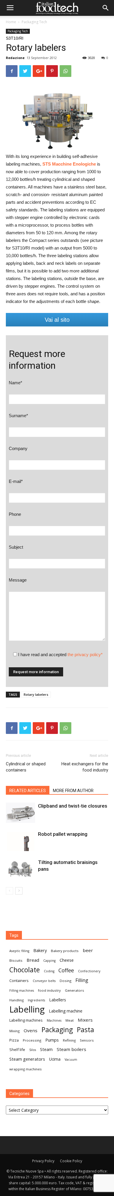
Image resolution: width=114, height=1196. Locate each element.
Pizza (14, 1040)
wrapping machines (25, 1069)
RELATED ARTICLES (27, 790)
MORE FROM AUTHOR (73, 790)
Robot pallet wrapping (62, 834)
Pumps (52, 1040)
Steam (46, 1049)
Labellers (57, 1000)
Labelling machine (65, 1011)
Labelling (27, 1009)
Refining (69, 1040)
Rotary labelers (36, 694)
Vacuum (71, 1059)
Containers (19, 980)
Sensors (87, 1040)
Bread (33, 960)
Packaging (57, 1030)
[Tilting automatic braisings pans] (20, 869)
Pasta (85, 1030)
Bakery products (65, 951)
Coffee (66, 970)
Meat (69, 1020)
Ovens (30, 1030)
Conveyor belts (44, 981)
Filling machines (21, 990)
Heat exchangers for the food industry (84, 767)
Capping (49, 961)
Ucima (55, 1059)
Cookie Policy (71, 1160)
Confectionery (89, 971)
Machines (54, 1020)
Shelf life (17, 1049)
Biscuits (16, 960)
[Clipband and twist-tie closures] (20, 813)
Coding (49, 971)
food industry (49, 990)
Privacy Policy (43, 1160)
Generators (74, 990)
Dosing (65, 980)
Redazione (15, 57)
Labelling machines (26, 1020)
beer (88, 950)
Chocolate (24, 970)
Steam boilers (71, 1049)
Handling (16, 1000)
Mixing (14, 1031)
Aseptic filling (19, 951)
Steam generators (27, 1059)
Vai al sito (57, 319)
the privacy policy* (85, 654)
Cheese (67, 960)
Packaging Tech (34, 21)
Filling (81, 980)
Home (11, 21)
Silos (32, 1050)
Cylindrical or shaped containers (26, 767)
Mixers (85, 1020)
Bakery (40, 950)
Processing (32, 1040)
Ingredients (36, 1000)
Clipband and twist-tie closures (72, 806)
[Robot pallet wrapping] (20, 841)
